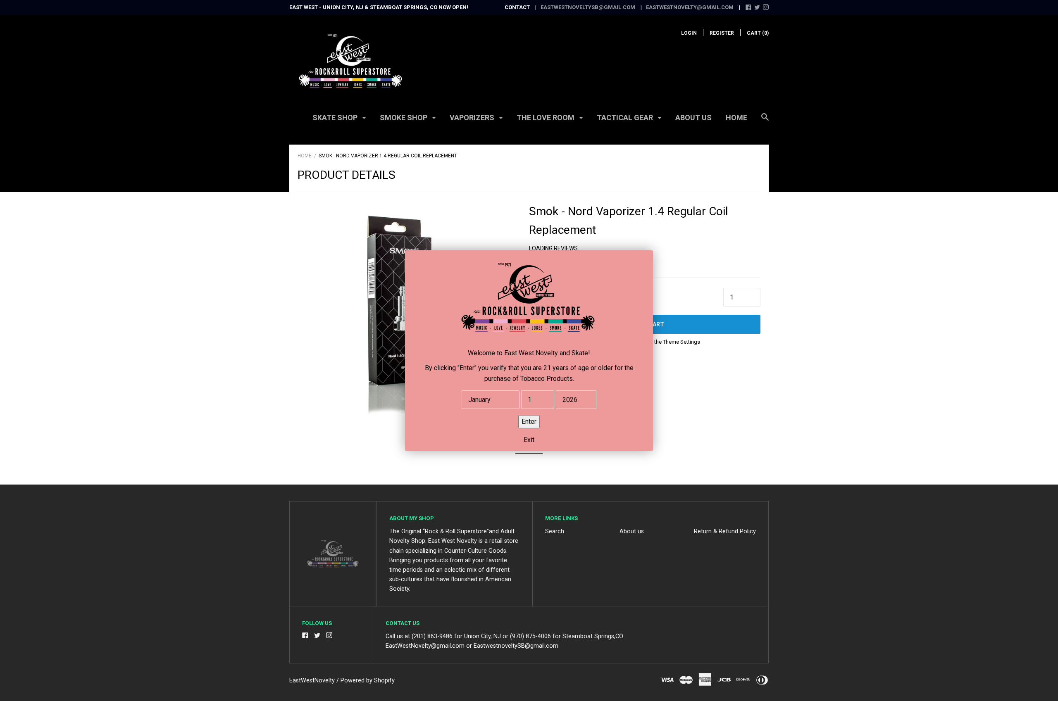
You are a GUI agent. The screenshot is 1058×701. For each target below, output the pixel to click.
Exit (529, 439)
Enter (529, 421)
